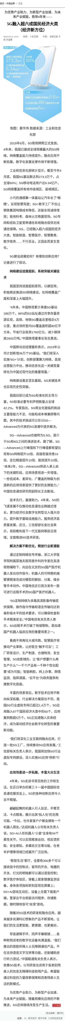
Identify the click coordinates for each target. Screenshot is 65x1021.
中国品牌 (10, 3)
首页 (2, 3)
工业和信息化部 (55, 1018)
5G (25, 1018)
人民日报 (34, 36)
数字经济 (32, 1018)
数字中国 (42, 1018)
